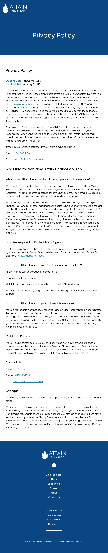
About (54, 479)
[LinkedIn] (54, 465)
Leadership (54, 483)
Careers (54, 488)
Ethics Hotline (54, 519)
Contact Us (54, 497)
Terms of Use (54, 515)
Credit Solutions (54, 474)
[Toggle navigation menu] (101, 8)
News (54, 492)
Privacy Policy (54, 510)
